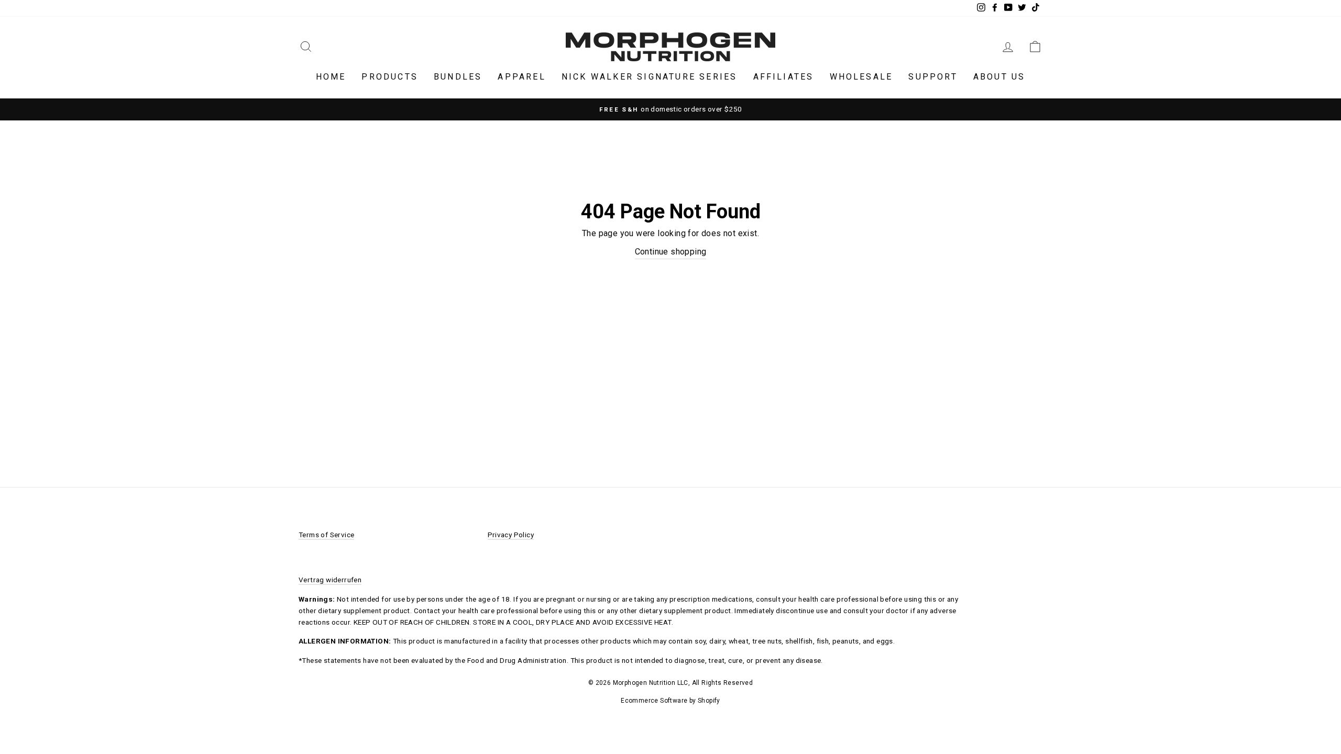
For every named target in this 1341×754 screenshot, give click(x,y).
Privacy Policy (511, 534)
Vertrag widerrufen (330, 579)
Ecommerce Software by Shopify (670, 700)
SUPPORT (932, 77)
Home (331, 77)
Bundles (458, 77)
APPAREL (521, 77)
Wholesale (861, 77)
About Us (999, 77)
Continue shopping (671, 252)
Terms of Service (326, 534)
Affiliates (783, 77)
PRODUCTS (389, 77)
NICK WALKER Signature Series (650, 77)
